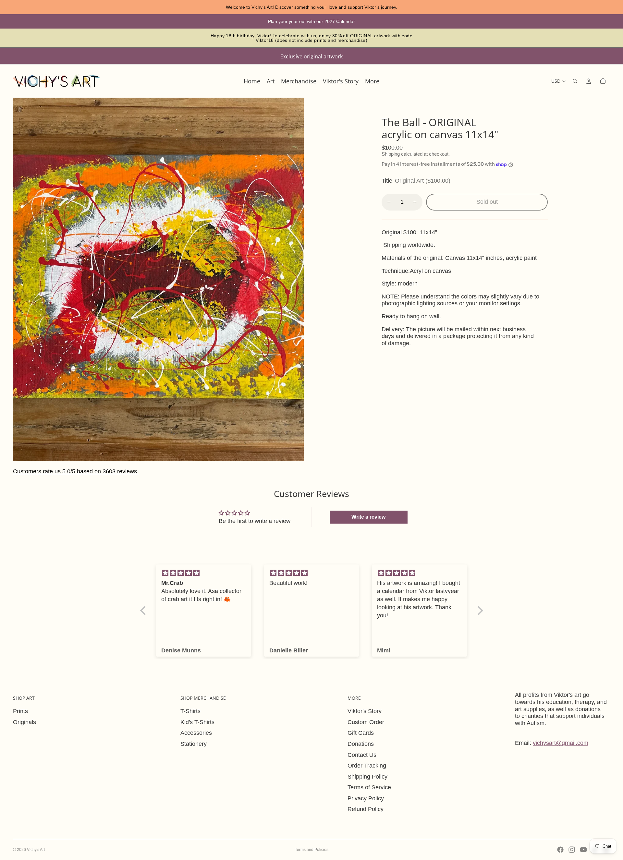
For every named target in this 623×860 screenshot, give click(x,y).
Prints (20, 711)
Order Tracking (367, 765)
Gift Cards (361, 733)
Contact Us (362, 755)
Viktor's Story (365, 711)
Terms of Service (369, 787)
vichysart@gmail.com (560, 743)
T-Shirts (190, 711)
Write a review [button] (368, 517)
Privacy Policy (366, 798)
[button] (144, 610)
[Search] (575, 81)
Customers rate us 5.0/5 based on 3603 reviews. (76, 471)
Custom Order (366, 722)
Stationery (193, 744)
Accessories (196, 733)
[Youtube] (583, 850)
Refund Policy (366, 809)
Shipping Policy (367, 776)
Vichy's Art (36, 849)
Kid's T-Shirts (197, 722)
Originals (24, 722)
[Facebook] (560, 850)
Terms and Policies (311, 849)
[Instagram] (572, 850)
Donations (361, 744)
